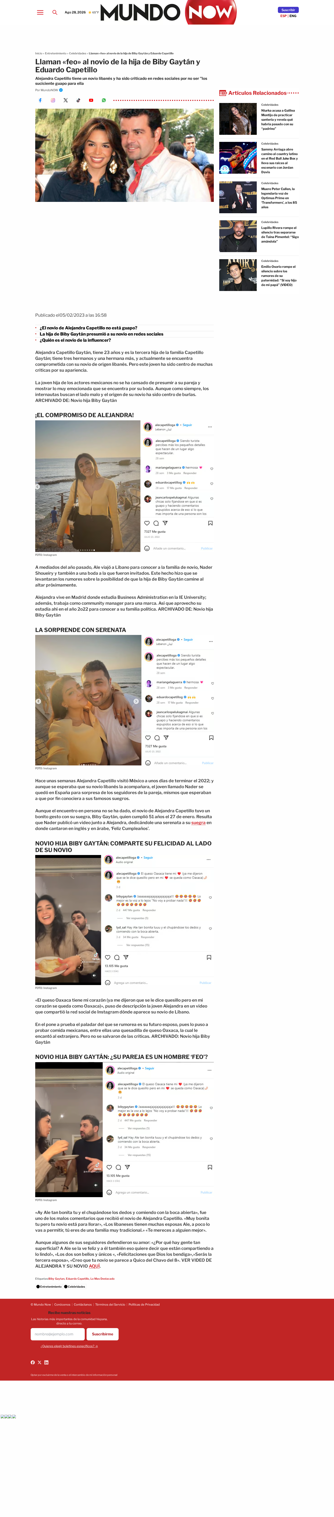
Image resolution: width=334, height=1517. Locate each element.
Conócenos (62, 1304)
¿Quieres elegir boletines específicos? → (69, 1346)
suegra (198, 822)
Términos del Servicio (110, 1304)
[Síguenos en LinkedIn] (46, 1362)
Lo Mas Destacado (102, 1278)
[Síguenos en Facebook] (33, 1362)
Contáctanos (83, 1304)
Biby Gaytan (56, 1278)
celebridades (269, 104)
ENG (293, 16)
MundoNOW (49, 90)
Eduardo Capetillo (77, 1278)
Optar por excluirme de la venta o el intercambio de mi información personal (74, 1375)
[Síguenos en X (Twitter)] (39, 1362)
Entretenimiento (55, 53)
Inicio (38, 53)
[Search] (55, 12)
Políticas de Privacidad (144, 1304)
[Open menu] (40, 12)
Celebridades (77, 53)
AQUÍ (94, 1266)
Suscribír (288, 10)
